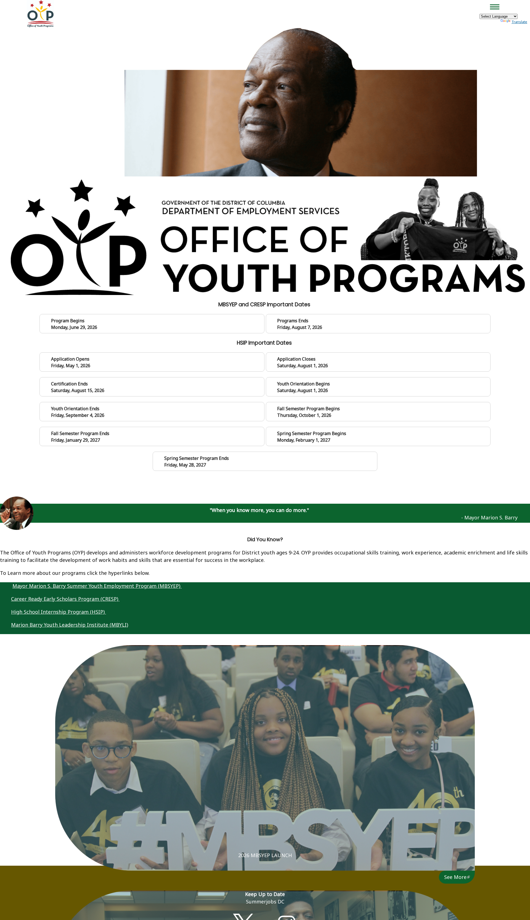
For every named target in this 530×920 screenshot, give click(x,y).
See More (455, 877)
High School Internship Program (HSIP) (58, 611)
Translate (519, 21)
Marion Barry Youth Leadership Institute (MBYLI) (69, 624)
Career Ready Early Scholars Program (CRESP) (65, 599)
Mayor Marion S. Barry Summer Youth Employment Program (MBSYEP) (97, 586)
